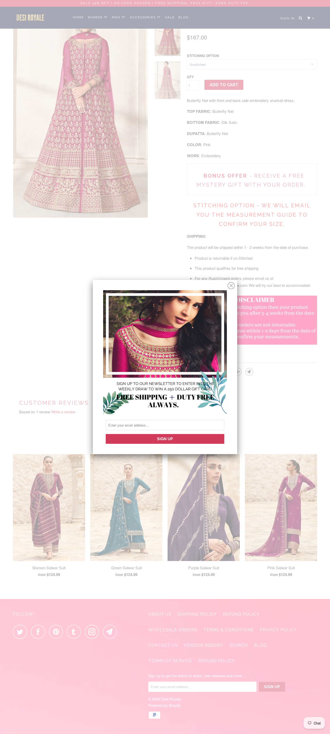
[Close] (231, 284)
